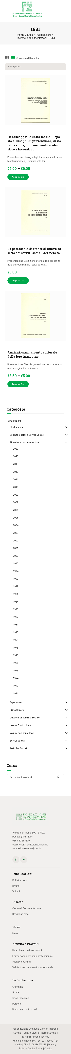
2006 (15, 510)
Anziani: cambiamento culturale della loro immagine (32, 354)
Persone (16, 1003)
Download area (20, 914)
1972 (15, 685)
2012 (15, 471)
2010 (15, 487)
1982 (15, 616)
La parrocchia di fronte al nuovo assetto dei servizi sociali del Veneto (34, 251)
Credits (48, 1048)
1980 (15, 632)
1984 (15, 601)
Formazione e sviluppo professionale (32, 956)
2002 (15, 540)
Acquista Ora (18, 177)
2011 (15, 479)
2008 (15, 502)
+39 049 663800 (21, 840)
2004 (15, 525)
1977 (15, 655)
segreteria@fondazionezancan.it (30, 844)
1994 (15, 571)
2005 (15, 517)
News (15, 933)
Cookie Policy (35, 1048)
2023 (15, 448)
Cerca (60, 777)
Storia (15, 992)
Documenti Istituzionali (24, 1009)
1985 (15, 594)
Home (20, 34)
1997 (15, 563)
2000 (15, 555)
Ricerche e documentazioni (31, 38)
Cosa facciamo (20, 998)
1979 (15, 640)
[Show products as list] (13, 58)
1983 (15, 609)
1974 (15, 678)
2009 (15, 494)
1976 (15, 662)
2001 (15, 548)
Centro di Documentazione (26, 908)
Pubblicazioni (43, 34)
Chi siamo (17, 986)
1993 (15, 578)
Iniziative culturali (21, 961)
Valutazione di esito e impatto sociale (32, 967)
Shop (30, 34)
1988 (15, 586)
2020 (15, 456)
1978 (15, 647)
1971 (15, 693)
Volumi (16, 891)
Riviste (15, 885)
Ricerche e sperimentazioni (27, 950)
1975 (15, 670)
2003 (15, 532)
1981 (15, 624)
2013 (15, 464)
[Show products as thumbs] (7, 58)
